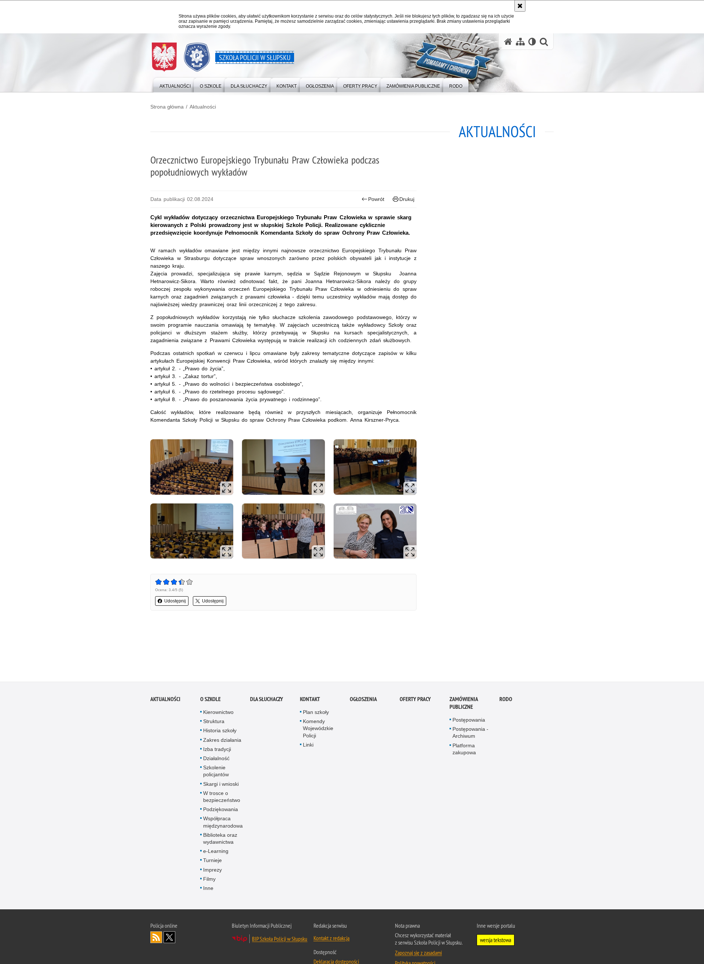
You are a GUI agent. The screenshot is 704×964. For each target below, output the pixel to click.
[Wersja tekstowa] (532, 41)
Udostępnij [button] (175, 601)
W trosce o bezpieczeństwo (221, 797)
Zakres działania (222, 740)
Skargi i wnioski (221, 784)
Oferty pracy (415, 699)
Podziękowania (220, 810)
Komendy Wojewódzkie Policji (318, 729)
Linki (308, 745)
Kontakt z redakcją (331, 938)
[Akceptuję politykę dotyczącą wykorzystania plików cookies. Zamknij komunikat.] (519, 6)
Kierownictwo (218, 712)
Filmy (209, 879)
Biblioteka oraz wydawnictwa (220, 838)
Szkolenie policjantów (216, 771)
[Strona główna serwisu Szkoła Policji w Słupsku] (508, 41)
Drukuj (406, 199)
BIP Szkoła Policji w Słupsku (279, 939)
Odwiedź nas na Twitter (169, 938)
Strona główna (167, 107)
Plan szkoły (316, 712)
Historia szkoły (219, 731)
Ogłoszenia (363, 699)
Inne (208, 888)
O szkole (210, 699)
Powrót (376, 199)
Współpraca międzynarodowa (223, 822)
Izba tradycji (217, 749)
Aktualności (203, 107)
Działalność (216, 759)
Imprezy (212, 870)
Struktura (213, 722)
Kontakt (310, 699)
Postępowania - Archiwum (470, 733)
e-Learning (215, 852)
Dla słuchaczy (266, 699)
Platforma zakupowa (464, 749)
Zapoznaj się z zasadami (418, 953)
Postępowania (468, 720)
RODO (505, 699)
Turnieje (212, 861)
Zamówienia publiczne (464, 703)
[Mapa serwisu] (520, 41)
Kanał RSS (156, 938)
